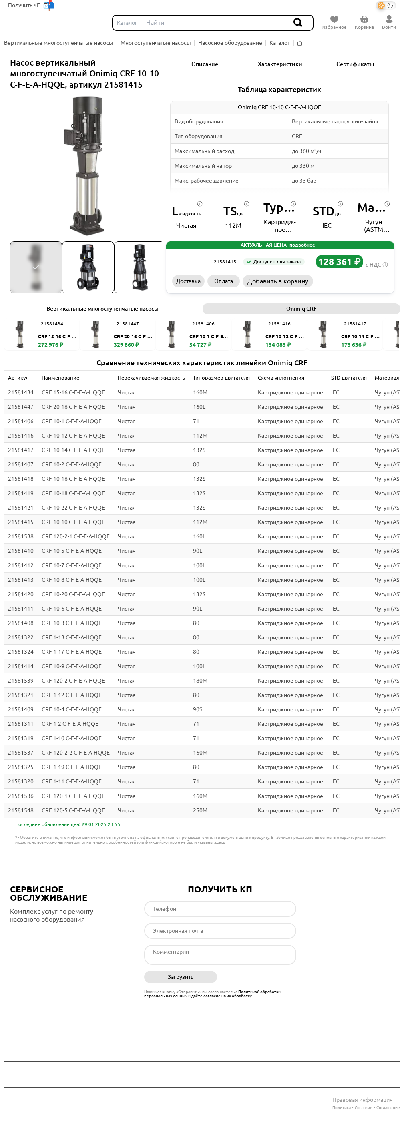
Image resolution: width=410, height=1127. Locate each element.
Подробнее (43, 935)
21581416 (21, 435)
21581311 (21, 724)
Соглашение (388, 1107)
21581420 (21, 594)
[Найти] (298, 23)
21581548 (21, 810)
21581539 (21, 680)
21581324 (21, 652)
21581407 (21, 464)
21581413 (21, 580)
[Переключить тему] (386, 5)
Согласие (363, 1107)
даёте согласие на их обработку (221, 996)
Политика (341, 1107)
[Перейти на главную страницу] (28, 22)
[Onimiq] (190, 262)
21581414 (21, 666)
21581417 (21, 450)
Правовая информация (362, 1100)
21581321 (21, 695)
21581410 (21, 551)
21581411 (21, 608)
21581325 (21, 767)
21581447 (21, 407)
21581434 (21, 392)
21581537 (21, 752)
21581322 (21, 637)
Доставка (188, 281)
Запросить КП (352, 281)
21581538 (21, 536)
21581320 (21, 781)
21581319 (21, 738)
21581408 (21, 623)
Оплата (223, 281)
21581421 (21, 507)
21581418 (21, 479)
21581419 (21, 493)
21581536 (21, 796)
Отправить (259, 977)
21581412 (21, 565)
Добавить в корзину (277, 281)
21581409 (21, 709)
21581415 (21, 522)
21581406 (21, 421)
